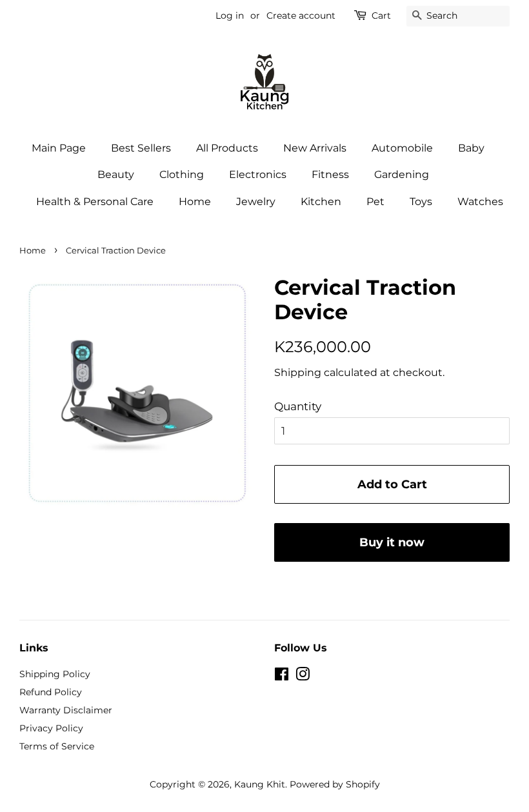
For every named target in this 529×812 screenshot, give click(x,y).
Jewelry (255, 201)
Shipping (297, 372)
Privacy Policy (51, 728)
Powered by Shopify (335, 784)
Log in (229, 15)
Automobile (402, 148)
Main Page (59, 148)
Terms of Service (56, 746)
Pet (375, 201)
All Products (227, 148)
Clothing (181, 174)
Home (195, 201)
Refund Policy (50, 692)
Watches (480, 201)
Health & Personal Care (95, 201)
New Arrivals (314, 148)
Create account (300, 15)
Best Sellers (141, 148)
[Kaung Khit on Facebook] (281, 676)
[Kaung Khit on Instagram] (302, 676)
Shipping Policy (54, 674)
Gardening (401, 174)
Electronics (257, 174)
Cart (381, 15)
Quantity (297, 406)
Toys (421, 201)
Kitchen (321, 201)
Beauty (115, 174)
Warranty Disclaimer (65, 710)
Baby (471, 148)
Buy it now (391, 542)
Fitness (330, 174)
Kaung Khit (259, 784)
